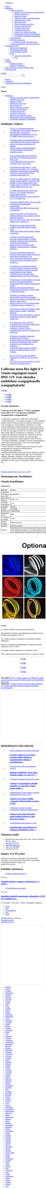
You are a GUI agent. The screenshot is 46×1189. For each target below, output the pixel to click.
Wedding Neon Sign (21, 14)
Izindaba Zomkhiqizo (17, 66)
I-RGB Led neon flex (17, 40)
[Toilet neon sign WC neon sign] (25, 794)
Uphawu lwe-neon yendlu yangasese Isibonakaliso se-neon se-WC (24, 801)
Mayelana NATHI (11, 46)
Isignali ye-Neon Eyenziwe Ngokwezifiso (29, 12)
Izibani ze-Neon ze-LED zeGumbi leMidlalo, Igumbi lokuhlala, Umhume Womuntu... (23, 247)
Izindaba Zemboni (16, 64)
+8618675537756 (7, 922)
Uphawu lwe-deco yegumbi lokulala (27, 18)
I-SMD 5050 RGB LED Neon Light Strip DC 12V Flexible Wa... (25, 197)
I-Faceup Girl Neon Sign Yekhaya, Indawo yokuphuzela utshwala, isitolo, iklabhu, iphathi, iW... (25, 317)
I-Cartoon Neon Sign (21, 28)
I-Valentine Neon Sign (22, 30)
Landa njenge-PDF (24, 472)
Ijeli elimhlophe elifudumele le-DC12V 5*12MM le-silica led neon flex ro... (23, 135)
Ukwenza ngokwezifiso (22, 56)
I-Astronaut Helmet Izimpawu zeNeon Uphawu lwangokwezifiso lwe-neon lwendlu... (23, 350)
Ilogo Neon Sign (20, 22)
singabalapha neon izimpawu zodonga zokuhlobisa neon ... (23, 828)
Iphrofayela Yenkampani (18, 48)
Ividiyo (7, 60)
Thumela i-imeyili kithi (9, 472)
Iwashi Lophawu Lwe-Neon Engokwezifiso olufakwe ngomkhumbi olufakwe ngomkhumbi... (22, 758)
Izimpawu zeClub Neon (22, 26)
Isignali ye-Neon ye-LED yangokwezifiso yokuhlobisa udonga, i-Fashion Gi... (24, 304)
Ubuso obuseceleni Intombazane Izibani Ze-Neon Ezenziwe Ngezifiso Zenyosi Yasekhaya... (24, 260)
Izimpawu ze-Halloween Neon (20, 115)
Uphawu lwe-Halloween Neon (25, 32)
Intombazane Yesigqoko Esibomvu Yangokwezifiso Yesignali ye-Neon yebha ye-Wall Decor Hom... (24, 290)
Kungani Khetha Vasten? (18, 52)
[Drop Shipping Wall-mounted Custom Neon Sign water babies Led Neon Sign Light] (24, 750)
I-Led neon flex (15, 38)
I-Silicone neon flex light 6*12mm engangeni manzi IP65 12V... (22, 174)
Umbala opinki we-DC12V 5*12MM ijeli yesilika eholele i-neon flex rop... (24, 186)
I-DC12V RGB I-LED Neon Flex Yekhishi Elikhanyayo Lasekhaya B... (25, 221)
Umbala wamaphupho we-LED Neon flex (25, 44)
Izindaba (8, 62)
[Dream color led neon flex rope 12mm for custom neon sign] (24, 779)
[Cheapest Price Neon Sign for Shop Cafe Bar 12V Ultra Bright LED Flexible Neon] (25, 768)
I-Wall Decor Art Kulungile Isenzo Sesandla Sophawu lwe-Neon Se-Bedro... (24, 275)
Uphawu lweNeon (16, 10)
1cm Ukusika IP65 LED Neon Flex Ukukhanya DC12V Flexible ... (22, 163)
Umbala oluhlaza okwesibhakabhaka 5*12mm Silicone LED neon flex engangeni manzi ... (23, 150)
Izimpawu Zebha (20, 16)
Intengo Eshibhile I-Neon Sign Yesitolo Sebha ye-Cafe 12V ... (23, 773)
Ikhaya (7, 6)
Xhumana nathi (10, 69)
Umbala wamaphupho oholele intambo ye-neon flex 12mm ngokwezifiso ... (24, 785)
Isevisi (12, 54)
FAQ (16, 58)
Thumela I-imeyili (7, 920)
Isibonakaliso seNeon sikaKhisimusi (27, 34)
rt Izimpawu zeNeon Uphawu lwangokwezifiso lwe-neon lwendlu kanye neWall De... (25, 330)
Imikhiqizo (9, 8)
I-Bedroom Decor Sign (22, 20)
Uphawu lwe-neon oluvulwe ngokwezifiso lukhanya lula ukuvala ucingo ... (22, 816)
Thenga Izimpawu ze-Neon (24, 24)
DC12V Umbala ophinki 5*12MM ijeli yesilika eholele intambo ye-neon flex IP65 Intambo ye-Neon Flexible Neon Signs (22, 680)
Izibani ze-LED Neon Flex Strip (25, 42)
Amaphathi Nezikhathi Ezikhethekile (27, 36)
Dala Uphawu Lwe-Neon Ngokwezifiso (19, 67)
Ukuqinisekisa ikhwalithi (18, 50)
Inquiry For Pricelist (8, 864)
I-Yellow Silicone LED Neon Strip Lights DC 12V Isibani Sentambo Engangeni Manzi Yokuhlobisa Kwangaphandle (22, 686)
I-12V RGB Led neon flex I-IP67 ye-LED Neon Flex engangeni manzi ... (25, 362)
